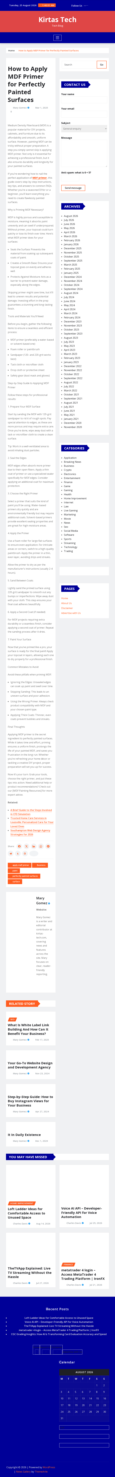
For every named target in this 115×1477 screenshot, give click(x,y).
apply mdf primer (21, 865)
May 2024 (69, 305)
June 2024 (69, 301)
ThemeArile (41, 1471)
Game (67, 486)
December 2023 (72, 321)
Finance (68, 482)
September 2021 (73, 398)
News (67, 522)
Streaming (70, 543)
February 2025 (72, 268)
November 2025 (73, 252)
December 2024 (72, 277)
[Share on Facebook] (19, 846)
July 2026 (69, 220)
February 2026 (72, 240)
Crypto (68, 470)
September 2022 (73, 378)
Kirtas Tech (57, 19)
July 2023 (69, 341)
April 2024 (69, 309)
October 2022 (71, 374)
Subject (65, 123)
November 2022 (73, 370)
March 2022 (70, 390)
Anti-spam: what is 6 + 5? (76, 172)
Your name (67, 94)
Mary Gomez (20, 107)
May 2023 (69, 345)
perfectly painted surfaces (25, 876)
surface (16, 881)
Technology (70, 547)
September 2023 (73, 333)
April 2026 (69, 232)
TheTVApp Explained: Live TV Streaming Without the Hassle (30, 1272)
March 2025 (70, 264)
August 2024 (71, 293)
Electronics (70, 474)
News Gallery (23, 1471)
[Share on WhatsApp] (41, 846)
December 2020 (72, 423)
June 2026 (69, 224)
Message (66, 137)
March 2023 (70, 354)
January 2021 (71, 418)
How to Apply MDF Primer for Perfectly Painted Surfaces (49, 50)
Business (41, 865)
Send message (73, 188)
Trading (68, 551)
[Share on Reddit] (10, 853)
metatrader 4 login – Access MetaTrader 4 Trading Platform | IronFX (83, 1274)
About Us (66, 603)
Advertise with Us (71, 613)
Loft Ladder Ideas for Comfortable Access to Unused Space (26, 1213)
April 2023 (69, 350)
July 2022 (69, 386)
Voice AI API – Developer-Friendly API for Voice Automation (81, 1212)
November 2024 (73, 281)
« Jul (61, 1427)
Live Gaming (71, 510)
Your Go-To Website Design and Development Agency (30, 1065)
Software (69, 534)
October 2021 (71, 394)
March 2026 (70, 236)
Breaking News (72, 461)
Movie (67, 518)
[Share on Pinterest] (48, 846)
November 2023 (73, 325)
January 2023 (71, 362)
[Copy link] (33, 853)
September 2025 (73, 260)
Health (67, 494)
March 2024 (70, 313)
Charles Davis (20, 1223)
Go (101, 64)
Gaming (68, 490)
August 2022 (71, 382)
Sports (67, 539)
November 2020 (73, 427)
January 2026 (71, 244)
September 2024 (73, 289)
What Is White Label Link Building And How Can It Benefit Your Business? (28, 1029)
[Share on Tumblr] (18, 853)
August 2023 (71, 337)
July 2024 (69, 297)
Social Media (71, 530)
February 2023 (72, 358)
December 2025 (72, 248)
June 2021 (69, 410)
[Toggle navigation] (57, 38)
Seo (66, 526)
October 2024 (71, 285)
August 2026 (71, 216)
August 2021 (71, 402)
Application (70, 457)
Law (66, 506)
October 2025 (71, 256)
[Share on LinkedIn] (34, 846)
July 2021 (69, 406)
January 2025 (71, 273)
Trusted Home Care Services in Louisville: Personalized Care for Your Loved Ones (32, 822)
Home (11, 50)
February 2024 (72, 317)
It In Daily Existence (24, 1134)
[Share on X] (26, 846)
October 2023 (71, 329)
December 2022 (72, 366)
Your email (67, 108)
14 (90, 1398)
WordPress (49, 1467)
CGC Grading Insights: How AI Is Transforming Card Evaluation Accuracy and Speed (59, 1334)
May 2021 (69, 414)
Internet (68, 502)
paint (15, 870)
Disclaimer (67, 608)
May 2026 (69, 228)
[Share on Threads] (25, 853)
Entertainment (72, 478)
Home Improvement (75, 498)
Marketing (70, 514)
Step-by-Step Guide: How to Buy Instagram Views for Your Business (30, 1100)
